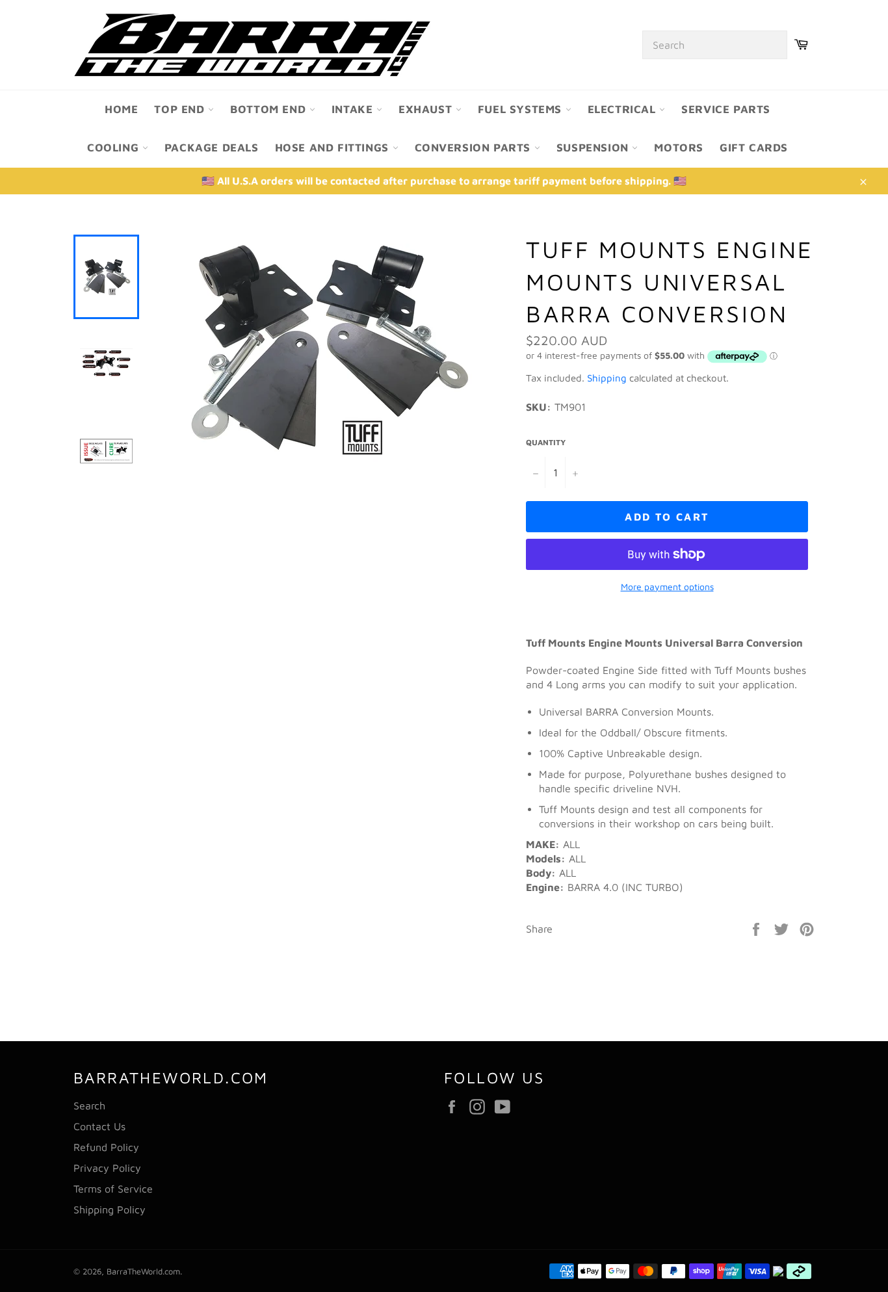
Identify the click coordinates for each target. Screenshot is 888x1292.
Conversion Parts (474, 147)
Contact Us (99, 1126)
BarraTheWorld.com (143, 1271)
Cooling (114, 147)
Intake (354, 109)
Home (121, 109)
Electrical (624, 109)
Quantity (546, 442)
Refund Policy (106, 1147)
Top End (181, 109)
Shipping (607, 377)
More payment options (667, 586)
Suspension (594, 147)
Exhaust (427, 109)
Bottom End (269, 109)
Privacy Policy (107, 1168)
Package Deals (211, 147)
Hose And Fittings (334, 147)
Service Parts (725, 109)
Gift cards (754, 147)
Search (89, 1105)
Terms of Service (113, 1189)
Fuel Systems (522, 109)
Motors (678, 147)
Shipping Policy (109, 1209)
